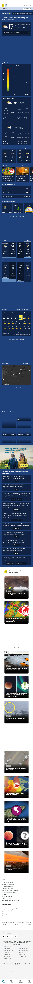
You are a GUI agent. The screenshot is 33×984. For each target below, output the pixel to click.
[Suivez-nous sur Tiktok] (16, 937)
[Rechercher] (21, 5)
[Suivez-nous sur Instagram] (8, 937)
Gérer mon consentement (9, 892)
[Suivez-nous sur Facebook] (4, 937)
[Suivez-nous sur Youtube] (12, 937)
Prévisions (26, 8)
